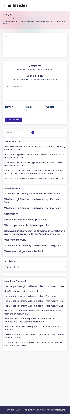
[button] (32, 132)
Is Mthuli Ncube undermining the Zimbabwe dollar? (30, 162)
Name (9, 106)
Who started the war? (15, 239)
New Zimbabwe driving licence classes (23, 291)
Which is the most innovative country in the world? (29, 146)
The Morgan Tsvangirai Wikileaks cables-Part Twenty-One (33, 305)
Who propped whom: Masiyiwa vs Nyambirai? (27, 225)
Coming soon (11, 213)
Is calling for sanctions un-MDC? (20, 178)
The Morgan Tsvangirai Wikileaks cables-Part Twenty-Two (33, 301)
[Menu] (66, 5)
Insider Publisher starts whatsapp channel (25, 219)
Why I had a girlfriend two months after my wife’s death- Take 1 (33, 201)
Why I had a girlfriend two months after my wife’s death (32, 208)
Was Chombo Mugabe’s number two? (23, 251)
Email (29, 106)
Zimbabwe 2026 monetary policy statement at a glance (32, 245)
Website (50, 106)
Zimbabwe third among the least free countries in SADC (32, 193)
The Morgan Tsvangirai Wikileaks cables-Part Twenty (31, 296)
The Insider (15, 5)
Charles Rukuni (12, 149)
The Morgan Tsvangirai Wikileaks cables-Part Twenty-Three (34, 286)
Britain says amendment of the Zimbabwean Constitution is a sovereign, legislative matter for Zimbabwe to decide (34, 232)
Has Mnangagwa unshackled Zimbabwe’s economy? (31, 154)
